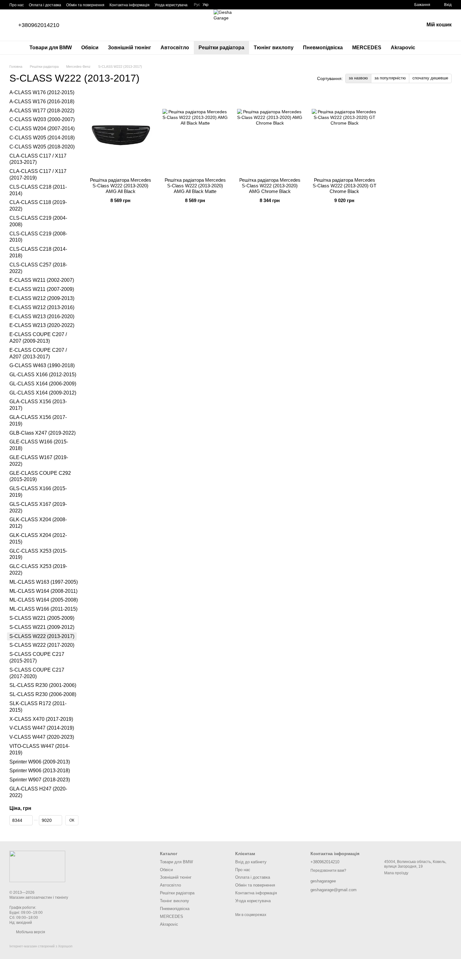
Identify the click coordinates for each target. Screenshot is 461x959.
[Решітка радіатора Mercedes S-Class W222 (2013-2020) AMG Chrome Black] (269, 133)
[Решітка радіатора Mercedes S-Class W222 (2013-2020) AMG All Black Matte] (195, 133)
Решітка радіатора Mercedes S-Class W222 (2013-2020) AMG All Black (120, 185)
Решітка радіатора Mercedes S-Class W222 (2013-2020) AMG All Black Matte (195, 185)
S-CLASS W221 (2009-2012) (41, 627)
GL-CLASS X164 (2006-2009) (42, 383)
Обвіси (89, 47)
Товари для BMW (50, 47)
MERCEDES (366, 47)
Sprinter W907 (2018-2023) (39, 779)
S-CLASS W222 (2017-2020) (41, 645)
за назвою (358, 78)
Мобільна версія (30, 932)
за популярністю (390, 78)
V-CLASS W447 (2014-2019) (41, 728)
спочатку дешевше (430, 78)
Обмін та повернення (85, 5)
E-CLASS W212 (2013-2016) (41, 307)
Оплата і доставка (45, 5)
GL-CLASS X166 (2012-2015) (42, 374)
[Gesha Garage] (37, 866)
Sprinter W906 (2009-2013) (39, 761)
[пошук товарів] (431, 48)
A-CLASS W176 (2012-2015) (41, 92)
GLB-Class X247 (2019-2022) (42, 433)
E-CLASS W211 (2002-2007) (41, 280)
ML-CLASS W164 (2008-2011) (43, 591)
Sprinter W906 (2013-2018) (39, 771)
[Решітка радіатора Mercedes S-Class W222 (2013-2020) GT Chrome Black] (344, 133)
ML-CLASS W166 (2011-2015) (43, 609)
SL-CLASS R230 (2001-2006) (42, 685)
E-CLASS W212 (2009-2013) (41, 298)
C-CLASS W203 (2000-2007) (42, 119)
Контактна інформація (129, 5)
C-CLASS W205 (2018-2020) (42, 146)
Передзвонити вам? (328, 870)
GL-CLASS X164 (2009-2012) (42, 392)
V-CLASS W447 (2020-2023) (41, 737)
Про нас (16, 5)
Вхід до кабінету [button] (251, 862)
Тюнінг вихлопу (274, 47)
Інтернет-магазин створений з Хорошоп (40, 946)
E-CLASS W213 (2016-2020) (41, 316)
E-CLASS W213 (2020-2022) (41, 325)
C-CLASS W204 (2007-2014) (42, 128)
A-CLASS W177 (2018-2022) (41, 110)
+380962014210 (38, 25)
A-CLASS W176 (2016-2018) (41, 101)
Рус (197, 5)
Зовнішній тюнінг (129, 47)
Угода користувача (171, 5)
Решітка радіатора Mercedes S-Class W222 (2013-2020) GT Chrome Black (344, 185)
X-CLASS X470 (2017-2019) (41, 719)
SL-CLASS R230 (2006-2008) (42, 694)
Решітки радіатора (221, 47)
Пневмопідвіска (323, 47)
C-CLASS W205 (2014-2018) (42, 137)
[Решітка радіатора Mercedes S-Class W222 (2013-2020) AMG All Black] (120, 133)
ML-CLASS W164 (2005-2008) (43, 600)
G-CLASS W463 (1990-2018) (42, 365)
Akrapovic (403, 47)
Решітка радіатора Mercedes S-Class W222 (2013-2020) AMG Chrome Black (269, 185)
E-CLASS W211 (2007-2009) (41, 289)
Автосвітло (175, 47)
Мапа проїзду (396, 873)
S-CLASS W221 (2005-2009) (41, 618)
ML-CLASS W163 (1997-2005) (43, 582)
